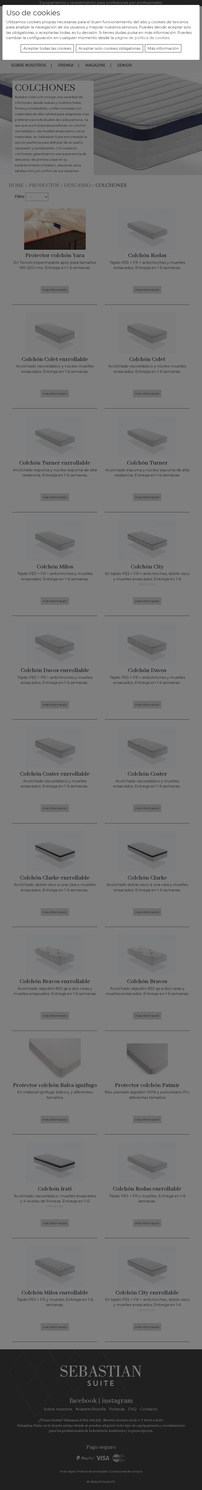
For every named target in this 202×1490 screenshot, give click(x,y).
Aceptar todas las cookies (47, 48)
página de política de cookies (142, 37)
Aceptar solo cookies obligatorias (109, 48)
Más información (163, 48)
